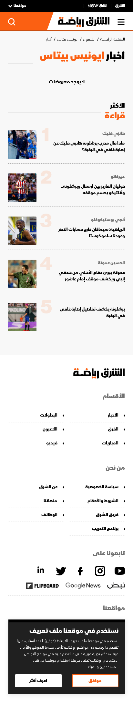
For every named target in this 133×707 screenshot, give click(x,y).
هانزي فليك (113, 133)
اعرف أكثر (38, 680)
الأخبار (113, 415)
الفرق (113, 429)
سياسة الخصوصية (101, 486)
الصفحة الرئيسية (112, 39)
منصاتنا (50, 500)
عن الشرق (48, 486)
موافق (95, 680)
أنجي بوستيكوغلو (108, 220)
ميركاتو (118, 176)
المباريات (110, 443)
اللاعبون (89, 39)
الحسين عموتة (111, 263)
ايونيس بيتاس (67, 39)
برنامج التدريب (105, 528)
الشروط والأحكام (102, 500)
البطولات (48, 415)
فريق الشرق (107, 514)
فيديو (51, 443)
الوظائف (49, 514)
